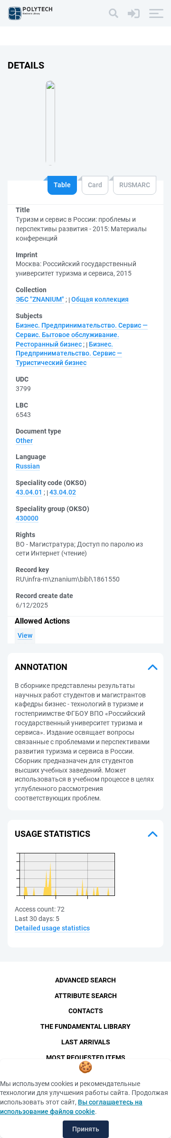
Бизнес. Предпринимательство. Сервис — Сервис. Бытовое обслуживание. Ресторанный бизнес (82, 334)
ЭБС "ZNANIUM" (40, 299)
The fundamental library (85, 1026)
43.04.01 (29, 492)
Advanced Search (85, 980)
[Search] (113, 13)
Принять (85, 1129)
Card (95, 185)
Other (24, 440)
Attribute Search (86, 995)
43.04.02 (62, 492)
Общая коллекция (100, 299)
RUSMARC (134, 185)
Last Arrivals (85, 1042)
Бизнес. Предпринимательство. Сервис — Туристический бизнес (69, 353)
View (25, 635)
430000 (27, 518)
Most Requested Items (85, 1057)
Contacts (85, 1011)
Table (62, 185)
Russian (28, 466)
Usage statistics (52, 834)
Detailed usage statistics (52, 928)
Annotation (41, 667)
